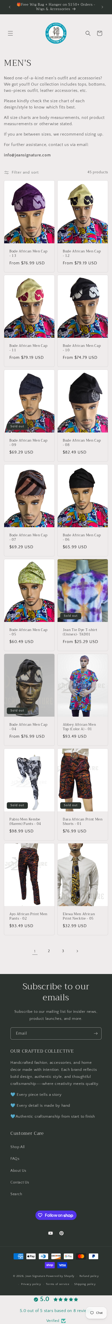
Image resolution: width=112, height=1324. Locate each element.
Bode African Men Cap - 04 (28, 727)
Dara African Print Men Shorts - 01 (83, 821)
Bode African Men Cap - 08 (82, 443)
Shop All (17, 1147)
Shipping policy (85, 1284)
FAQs (14, 1159)
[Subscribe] (95, 1033)
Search (16, 1194)
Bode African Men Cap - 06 (82, 537)
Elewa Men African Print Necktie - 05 (79, 916)
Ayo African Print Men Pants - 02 (28, 916)
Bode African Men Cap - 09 (28, 443)
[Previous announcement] (9, 7)
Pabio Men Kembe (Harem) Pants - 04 (25, 821)
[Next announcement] (102, 7)
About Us (18, 1171)
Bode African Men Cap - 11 (28, 348)
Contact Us (19, 1182)
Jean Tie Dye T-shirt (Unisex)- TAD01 (80, 632)
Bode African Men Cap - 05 (28, 632)
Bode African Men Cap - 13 (28, 253)
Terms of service (57, 1284)
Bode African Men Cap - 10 (82, 348)
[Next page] (77, 951)
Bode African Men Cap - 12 (82, 253)
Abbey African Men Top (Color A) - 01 (79, 727)
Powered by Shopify (60, 1276)
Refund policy (89, 1276)
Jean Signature (36, 1276)
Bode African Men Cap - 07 (28, 537)
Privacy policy (31, 1284)
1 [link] (35, 951)
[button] (10, 33)
